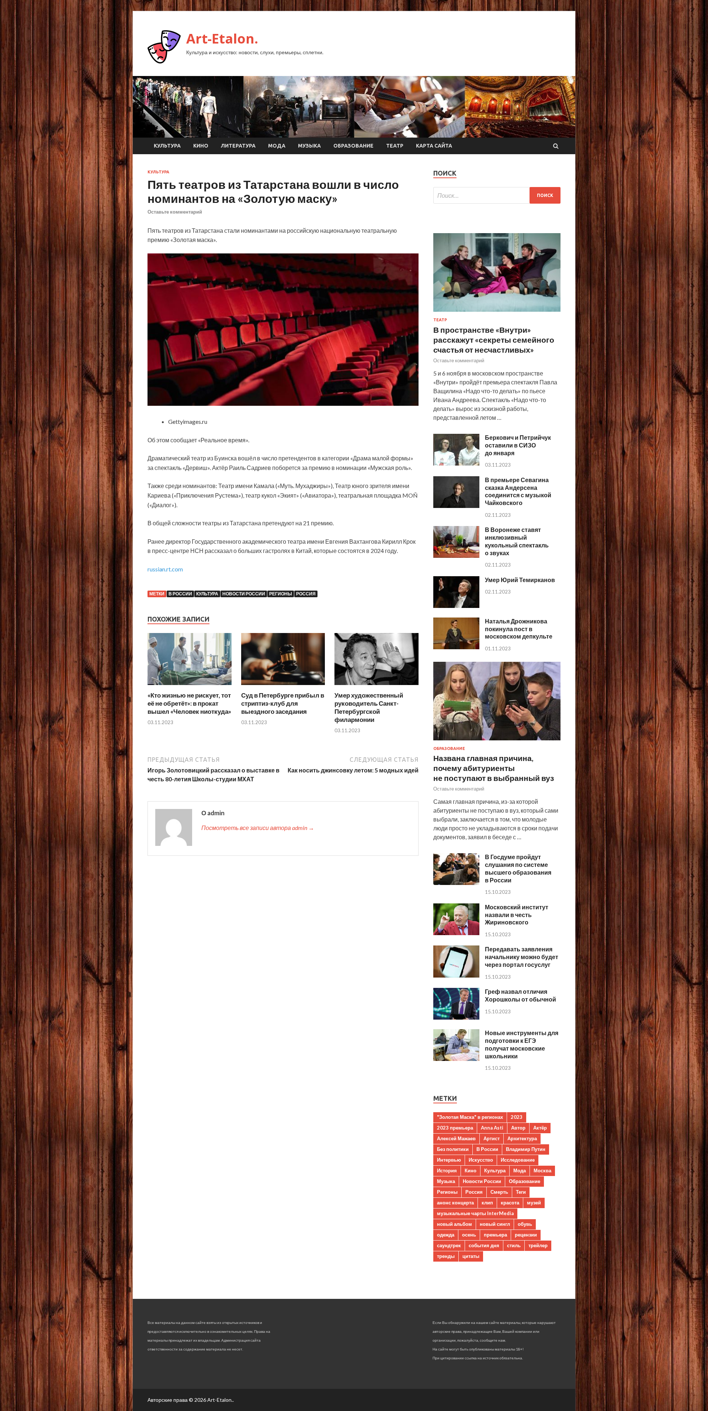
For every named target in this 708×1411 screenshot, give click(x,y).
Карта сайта (434, 146)
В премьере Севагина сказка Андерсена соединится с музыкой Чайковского (518, 491)
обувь (525, 1224)
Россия (306, 593)
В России (180, 593)
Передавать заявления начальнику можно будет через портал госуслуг (521, 956)
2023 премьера (455, 1128)
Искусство (481, 1160)
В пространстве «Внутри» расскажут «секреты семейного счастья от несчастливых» (493, 340)
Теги (521, 1192)
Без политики (453, 1149)
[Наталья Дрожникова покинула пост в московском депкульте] (456, 646)
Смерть (499, 1192)
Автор (518, 1128)
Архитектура (522, 1138)
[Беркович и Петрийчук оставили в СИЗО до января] (456, 463)
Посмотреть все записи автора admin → (257, 827)
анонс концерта (455, 1203)
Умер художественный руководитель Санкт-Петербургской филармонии (368, 707)
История (447, 1170)
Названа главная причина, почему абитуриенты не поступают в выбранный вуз (493, 768)
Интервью (449, 1160)
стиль (514, 1245)
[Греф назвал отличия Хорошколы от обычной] (456, 1017)
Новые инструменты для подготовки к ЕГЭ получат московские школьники (521, 1044)
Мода (276, 146)
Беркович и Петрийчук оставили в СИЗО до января (518, 445)
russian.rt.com (165, 569)
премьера (495, 1235)
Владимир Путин (525, 1149)
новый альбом (454, 1224)
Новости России (243, 593)
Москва (542, 1170)
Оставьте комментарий (175, 212)
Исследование (518, 1160)
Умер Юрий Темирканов (520, 579)
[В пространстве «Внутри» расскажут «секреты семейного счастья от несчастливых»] (496, 313)
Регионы (280, 593)
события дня (484, 1245)
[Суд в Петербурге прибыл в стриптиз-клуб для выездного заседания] (283, 686)
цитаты (470, 1256)
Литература (238, 146)
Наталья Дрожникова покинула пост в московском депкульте (518, 629)
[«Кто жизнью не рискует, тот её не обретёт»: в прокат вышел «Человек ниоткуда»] (190, 686)
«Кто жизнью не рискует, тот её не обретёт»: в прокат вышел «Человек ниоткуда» (189, 703)
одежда (445, 1235)
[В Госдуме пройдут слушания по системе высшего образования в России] (456, 882)
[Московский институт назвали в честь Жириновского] (456, 932)
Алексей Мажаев (456, 1138)
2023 (517, 1117)
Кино (200, 146)
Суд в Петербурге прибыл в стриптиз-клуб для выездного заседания (282, 703)
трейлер (538, 1245)
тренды (446, 1256)
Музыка (309, 146)
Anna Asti (492, 1128)
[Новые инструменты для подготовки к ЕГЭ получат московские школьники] (456, 1058)
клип (487, 1203)
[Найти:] (496, 195)
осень (469, 1235)
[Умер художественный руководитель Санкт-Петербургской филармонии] (376, 686)
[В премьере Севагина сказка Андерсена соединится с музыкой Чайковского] (456, 505)
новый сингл (495, 1224)
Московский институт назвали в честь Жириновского (516, 914)
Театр (394, 146)
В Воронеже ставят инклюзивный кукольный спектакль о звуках (517, 541)
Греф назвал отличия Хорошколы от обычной (520, 995)
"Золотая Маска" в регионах (470, 1117)
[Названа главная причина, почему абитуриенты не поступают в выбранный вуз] (496, 741)
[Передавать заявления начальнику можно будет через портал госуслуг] (456, 975)
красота (510, 1203)
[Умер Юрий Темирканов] (456, 605)
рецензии (526, 1235)
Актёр (540, 1128)
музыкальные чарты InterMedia (475, 1213)
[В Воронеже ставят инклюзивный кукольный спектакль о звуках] (456, 555)
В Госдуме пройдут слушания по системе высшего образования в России (518, 868)
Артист (491, 1138)
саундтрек (449, 1245)
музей (534, 1203)
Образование (353, 146)
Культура (167, 146)
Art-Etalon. (222, 39)
